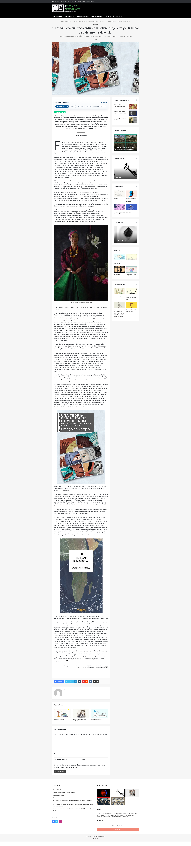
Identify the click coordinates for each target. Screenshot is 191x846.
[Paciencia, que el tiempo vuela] (119, 257)
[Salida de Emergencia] (66, 8)
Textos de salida (57, 16)
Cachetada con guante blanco (123, 177)
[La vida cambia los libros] (99, 713)
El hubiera (116, 198)
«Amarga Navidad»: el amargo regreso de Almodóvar (131, 200)
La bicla (127, 262)
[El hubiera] (119, 193)
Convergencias (69, 16)
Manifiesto (81, 1)
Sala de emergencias (82, 16)
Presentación (90, 1)
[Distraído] (118, 793)
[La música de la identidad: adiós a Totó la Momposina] (133, 113)
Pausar (73, 106)
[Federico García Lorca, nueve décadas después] (81, 713)
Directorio (73, 1)
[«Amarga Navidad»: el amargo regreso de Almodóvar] (131, 193)
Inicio (67, 1)
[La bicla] (131, 257)
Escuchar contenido (62, 106)
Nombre (57, 754)
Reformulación (119, 241)
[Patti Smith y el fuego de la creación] (133, 120)
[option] (125, 142)
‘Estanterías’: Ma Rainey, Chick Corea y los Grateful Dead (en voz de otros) (120, 106)
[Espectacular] (131, 207)
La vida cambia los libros (96, 719)
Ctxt (96, 39)
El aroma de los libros (59, 719)
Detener (89, 106)
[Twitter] (54, 817)
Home (64, 21)
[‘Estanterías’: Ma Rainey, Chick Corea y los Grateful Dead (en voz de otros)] (133, 106)
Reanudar (80, 106)
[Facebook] (53, 817)
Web (83, 759)
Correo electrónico (61, 759)
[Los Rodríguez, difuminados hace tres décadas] (103, 801)
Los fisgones (117, 274)
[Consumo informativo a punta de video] (119, 207)
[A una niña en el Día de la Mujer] (131, 269)
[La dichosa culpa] (119, 291)
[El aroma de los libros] (62, 713)
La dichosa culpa (117, 296)
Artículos (70, 21)
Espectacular (129, 212)
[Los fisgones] (119, 269)
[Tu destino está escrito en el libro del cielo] (131, 291)
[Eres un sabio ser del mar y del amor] (131, 305)
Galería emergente (96, 16)
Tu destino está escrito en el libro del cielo (131, 297)
